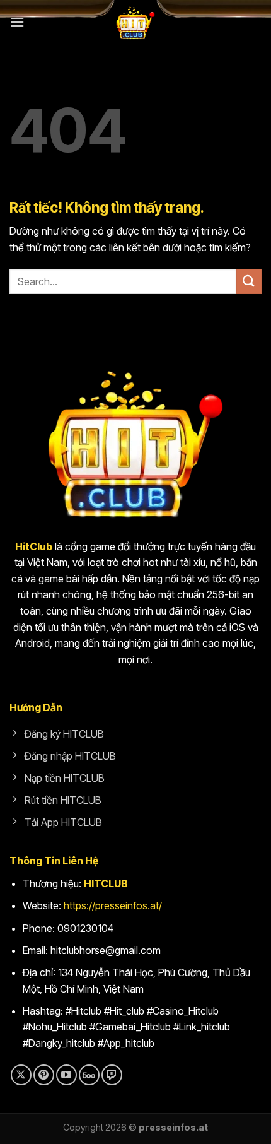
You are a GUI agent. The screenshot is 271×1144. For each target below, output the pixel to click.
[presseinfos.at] (135, 22)
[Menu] (17, 21)
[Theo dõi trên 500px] (89, 1074)
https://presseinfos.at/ (113, 905)
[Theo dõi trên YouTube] (66, 1074)
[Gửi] (249, 281)
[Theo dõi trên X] (21, 1074)
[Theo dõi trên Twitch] (111, 1074)
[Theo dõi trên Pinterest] (43, 1074)
